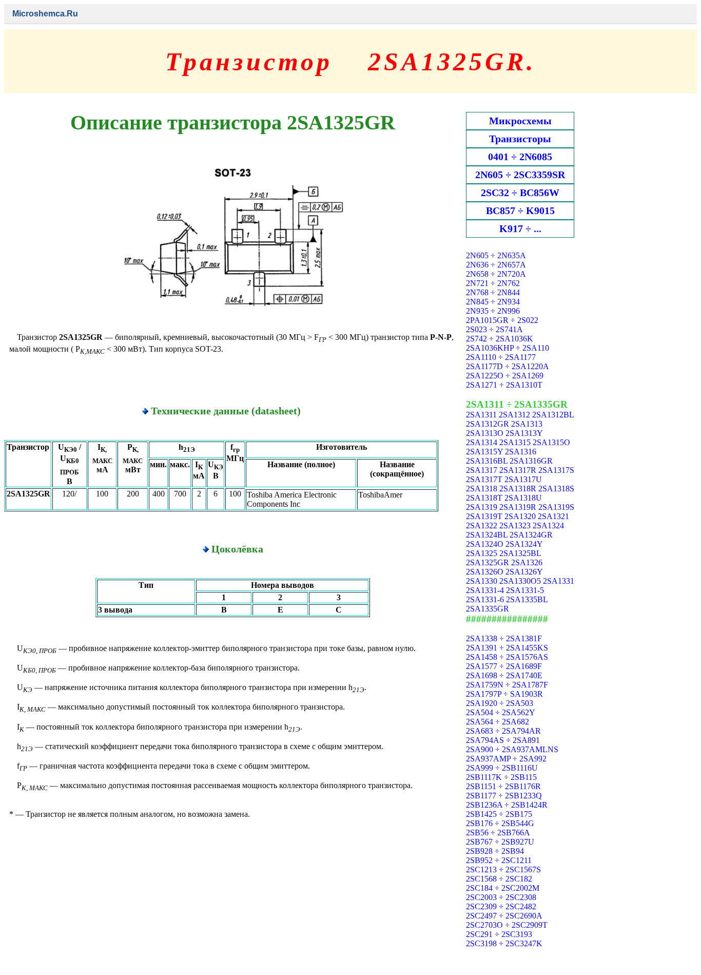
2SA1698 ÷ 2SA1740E (504, 675)
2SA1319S (556, 507)
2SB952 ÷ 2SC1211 (499, 860)
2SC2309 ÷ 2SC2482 (501, 906)
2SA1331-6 (485, 599)
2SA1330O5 (520, 581)
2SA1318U (523, 497)
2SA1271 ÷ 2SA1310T (504, 384)
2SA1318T (484, 497)
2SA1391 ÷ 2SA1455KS (507, 647)
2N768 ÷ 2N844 (493, 292)
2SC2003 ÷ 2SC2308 (501, 897)
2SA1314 (481, 442)
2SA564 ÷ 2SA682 (497, 721)
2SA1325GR (487, 562)
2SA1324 (548, 525)
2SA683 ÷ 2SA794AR (503, 731)
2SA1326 (526, 562)
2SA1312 (514, 414)
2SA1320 (520, 516)
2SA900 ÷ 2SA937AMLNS (512, 749)
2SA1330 (481, 581)
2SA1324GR (531, 534)
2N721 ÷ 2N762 (493, 283)
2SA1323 (515, 525)
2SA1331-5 (525, 590)
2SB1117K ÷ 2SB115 (501, 777)
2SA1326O (484, 571)
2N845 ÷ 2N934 (493, 301)
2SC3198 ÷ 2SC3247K (504, 943)
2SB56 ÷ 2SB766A (498, 832)
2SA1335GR (487, 608)
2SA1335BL (527, 599)
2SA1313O (484, 433)
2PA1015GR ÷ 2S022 (502, 320)
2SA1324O (484, 544)
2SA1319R (517, 507)
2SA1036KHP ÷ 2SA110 (507, 347)
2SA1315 (515, 442)
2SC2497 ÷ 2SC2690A (504, 915)
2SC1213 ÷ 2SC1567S (503, 869)
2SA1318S (556, 488)
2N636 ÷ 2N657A (496, 264)
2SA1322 (481, 525)
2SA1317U (523, 479)
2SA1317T (484, 479)
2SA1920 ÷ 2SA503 (499, 703)
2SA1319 (481, 507)
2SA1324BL (487, 534)
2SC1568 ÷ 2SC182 (499, 878)
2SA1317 (481, 470)
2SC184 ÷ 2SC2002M (502, 888)
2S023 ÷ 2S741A (494, 329)
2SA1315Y (484, 451)
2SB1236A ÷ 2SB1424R (507, 804)
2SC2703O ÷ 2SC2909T (507, 925)
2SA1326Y (523, 571)
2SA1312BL (553, 414)
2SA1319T (484, 516)
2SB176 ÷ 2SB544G (500, 823)
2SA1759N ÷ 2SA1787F (507, 684)
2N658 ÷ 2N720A (496, 274)
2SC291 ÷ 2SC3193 (499, 934)
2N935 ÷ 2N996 (493, 311)
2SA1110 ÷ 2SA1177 (501, 357)
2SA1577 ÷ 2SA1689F (504, 666)
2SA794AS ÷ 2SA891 (503, 740)
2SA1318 (481, 488)
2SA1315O (551, 442)
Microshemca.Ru (45, 13)
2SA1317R (517, 470)
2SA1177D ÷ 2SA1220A (507, 366)
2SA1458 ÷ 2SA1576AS (507, 657)
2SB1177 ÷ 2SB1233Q (504, 795)
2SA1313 (526, 423)
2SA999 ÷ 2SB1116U (502, 767)
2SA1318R (517, 488)
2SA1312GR (487, 423)
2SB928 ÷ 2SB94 (495, 851)
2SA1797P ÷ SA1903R (504, 694)
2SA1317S (556, 470)
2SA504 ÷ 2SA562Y (500, 712)
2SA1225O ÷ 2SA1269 (504, 375)
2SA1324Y (523, 544)
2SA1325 (481, 553)
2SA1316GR (531, 460)
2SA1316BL (487, 460)
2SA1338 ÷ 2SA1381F (504, 638)
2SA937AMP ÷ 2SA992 (506, 758)
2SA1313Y (523, 433)
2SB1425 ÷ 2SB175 (499, 814)
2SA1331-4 (485, 590)
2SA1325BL (520, 553)
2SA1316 (520, 451)
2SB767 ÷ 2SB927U (500, 841)
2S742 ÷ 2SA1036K (499, 338)
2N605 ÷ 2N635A (496, 255)
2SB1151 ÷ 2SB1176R (503, 786)
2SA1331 (558, 581)
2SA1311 (481, 414)
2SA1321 (553, 516)
